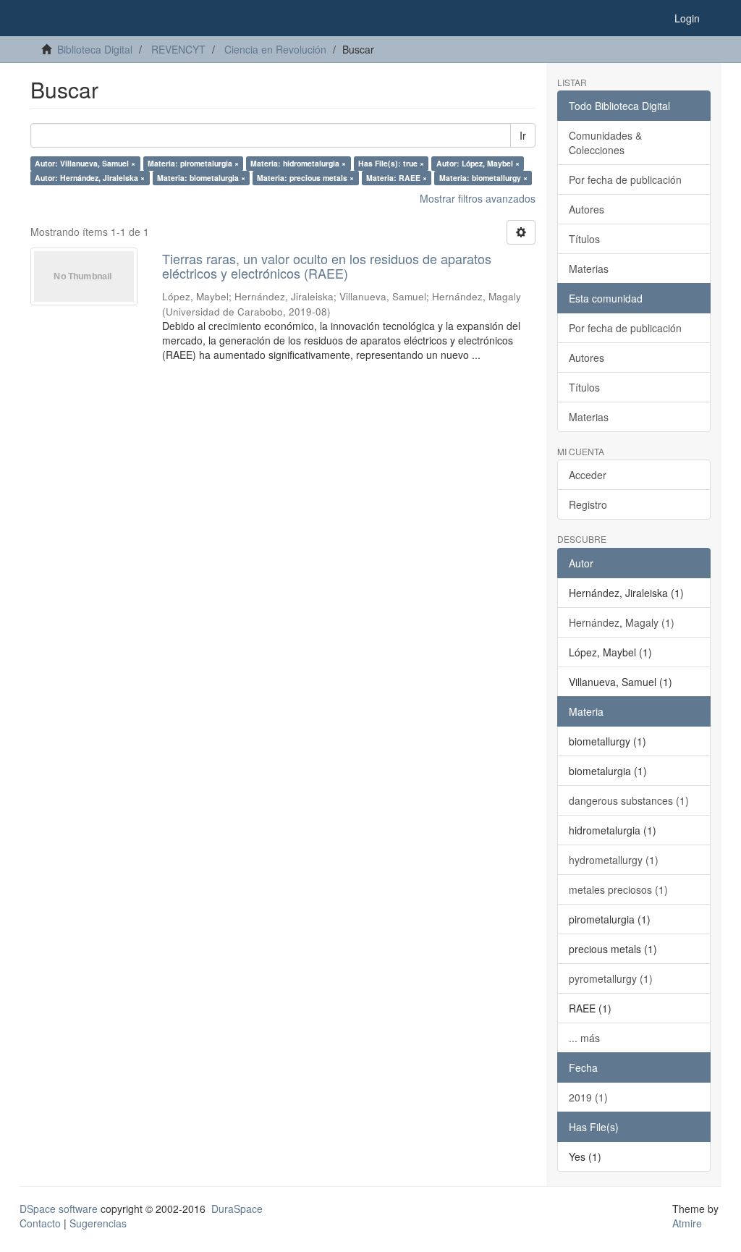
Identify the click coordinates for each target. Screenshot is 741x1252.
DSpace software (59, 1208)
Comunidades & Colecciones (605, 142)
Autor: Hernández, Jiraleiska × (90, 177)
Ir (523, 135)
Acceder (587, 475)
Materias (589, 268)
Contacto (40, 1223)
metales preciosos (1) (618, 889)
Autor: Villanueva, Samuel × (85, 163)
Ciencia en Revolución (275, 49)
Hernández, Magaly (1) (621, 622)
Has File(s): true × (391, 163)
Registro (588, 504)
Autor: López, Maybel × (478, 163)
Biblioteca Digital (94, 49)
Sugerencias (98, 1223)
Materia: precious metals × (305, 177)
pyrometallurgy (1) (611, 978)
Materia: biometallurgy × (483, 177)
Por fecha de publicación (625, 179)
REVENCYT (178, 49)
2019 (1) (588, 1097)
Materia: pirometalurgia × (193, 163)
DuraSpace (237, 1208)
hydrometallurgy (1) (614, 860)
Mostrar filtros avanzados (477, 198)
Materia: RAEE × (396, 177)
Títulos (584, 239)
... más (584, 1038)
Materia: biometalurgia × (201, 177)
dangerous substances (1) (629, 800)
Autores (586, 209)
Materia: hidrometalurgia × (298, 163)
